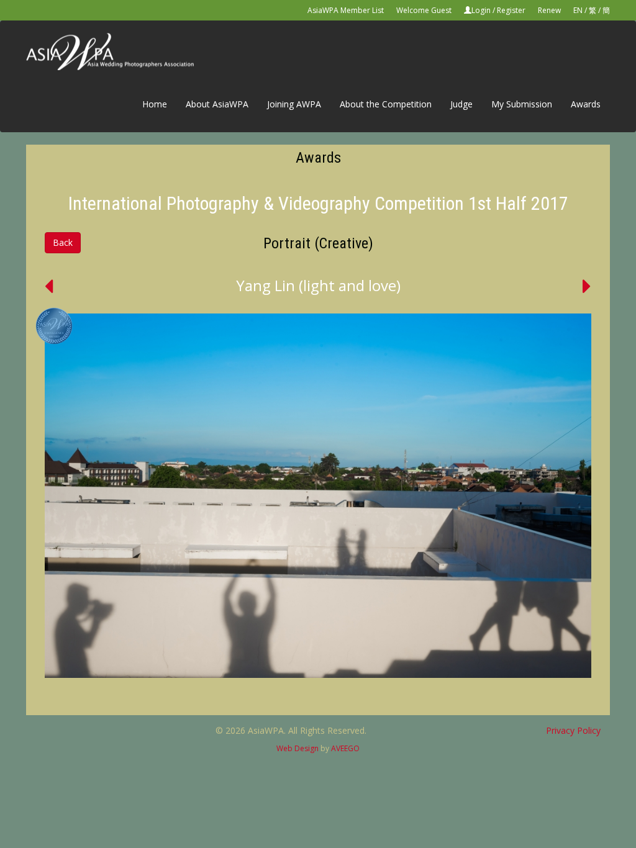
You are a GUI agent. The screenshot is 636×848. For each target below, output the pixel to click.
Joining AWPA (294, 104)
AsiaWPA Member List (345, 10)
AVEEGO (345, 748)
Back (63, 242)
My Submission (521, 104)
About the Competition (386, 104)
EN (578, 10)
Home (154, 104)
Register (511, 10)
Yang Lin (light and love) (318, 285)
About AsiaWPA (217, 104)
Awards (586, 104)
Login (481, 10)
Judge (461, 104)
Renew (549, 10)
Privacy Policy (573, 730)
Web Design (297, 748)
